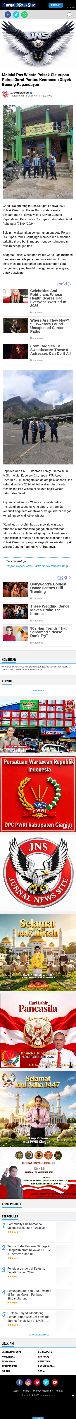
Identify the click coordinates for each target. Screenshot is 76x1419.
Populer (55, 5)
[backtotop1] (73, 1395)
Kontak (59, 1390)
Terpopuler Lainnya (38, 1335)
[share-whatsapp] (24, 14)
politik (6, 1371)
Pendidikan (8, 1361)
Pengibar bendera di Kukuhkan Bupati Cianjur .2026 (27, 1270)
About (16, 1390)
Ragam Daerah (46, 1366)
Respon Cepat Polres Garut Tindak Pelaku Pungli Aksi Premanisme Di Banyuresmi (38, 566)
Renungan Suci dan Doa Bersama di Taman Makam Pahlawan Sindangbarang (29, 1294)
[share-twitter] (16, 14)
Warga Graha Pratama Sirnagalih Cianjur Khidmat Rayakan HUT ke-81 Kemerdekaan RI (29, 1250)
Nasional (43, 1356)
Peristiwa (44, 1361)
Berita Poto (45, 1351)
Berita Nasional (11, 1351)
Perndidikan (9, 1366)
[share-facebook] (8, 14)
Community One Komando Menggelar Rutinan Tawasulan (27, 1226)
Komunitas (8, 1356)
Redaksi (26, 1390)
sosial (42, 1371)
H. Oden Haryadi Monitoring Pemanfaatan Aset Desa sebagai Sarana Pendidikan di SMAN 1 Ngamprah (28, 1317)
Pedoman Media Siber (42, 1390)
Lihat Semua (38, 690)
